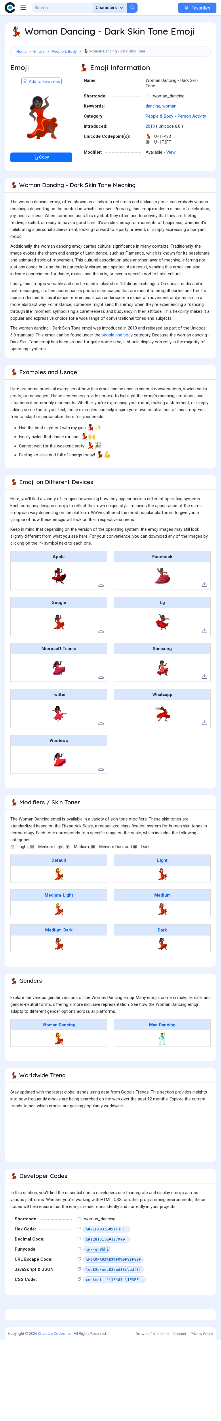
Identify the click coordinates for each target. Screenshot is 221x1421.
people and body (117, 335)
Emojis (39, 51)
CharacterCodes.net (54, 1333)
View (171, 152)
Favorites (200, 8)
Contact (179, 1334)
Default (59, 860)
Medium (162, 895)
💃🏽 (162, 909)
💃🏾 (59, 943)
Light (162, 860)
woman (169, 106)
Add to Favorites (44, 81)
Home (21, 51)
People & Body (64, 51)
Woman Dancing (58, 1024)
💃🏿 (162, 943)
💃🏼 (59, 909)
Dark (162, 930)
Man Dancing (162, 1024)
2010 (150, 126)
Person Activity (192, 116)
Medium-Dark (59, 930)
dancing (153, 106)
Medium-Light (59, 895)
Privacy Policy (202, 1334)
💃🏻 (162, 874)
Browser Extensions (152, 1334)
